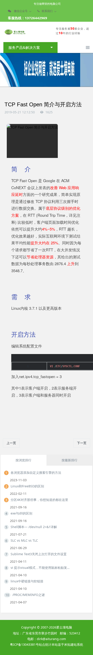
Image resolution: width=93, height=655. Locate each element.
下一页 (81, 443)
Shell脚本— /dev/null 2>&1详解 (34, 527)
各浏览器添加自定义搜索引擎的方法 (36, 472)
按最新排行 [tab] (69, 460)
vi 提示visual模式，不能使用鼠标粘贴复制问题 (41, 567)
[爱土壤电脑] (14, 32)
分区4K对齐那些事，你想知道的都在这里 (39, 500)
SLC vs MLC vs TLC (24, 540)
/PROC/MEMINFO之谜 (28, 595)
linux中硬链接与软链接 (27, 581)
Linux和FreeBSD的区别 (27, 486)
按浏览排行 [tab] (23, 460)
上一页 (11, 443)
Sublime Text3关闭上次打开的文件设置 (39, 554)
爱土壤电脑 (64, 627)
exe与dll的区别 (21, 513)
